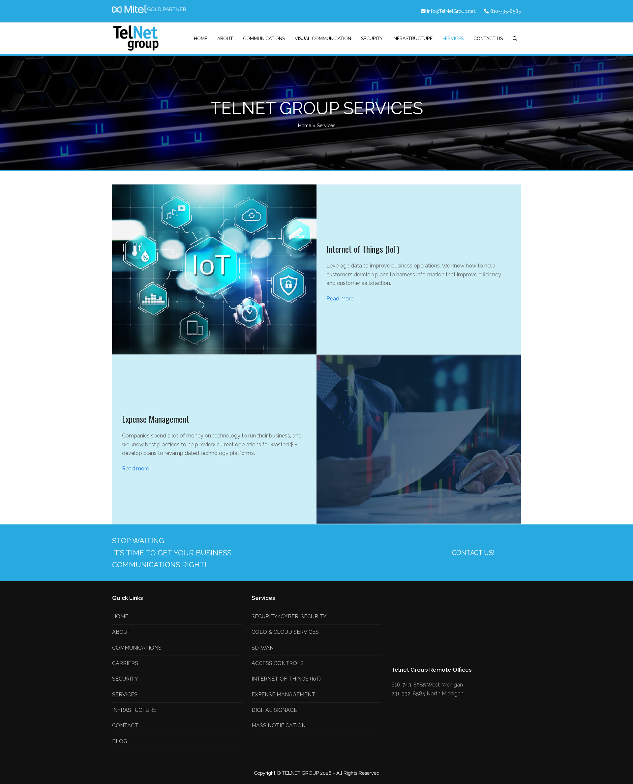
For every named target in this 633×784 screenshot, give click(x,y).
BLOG (119, 741)
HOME (120, 616)
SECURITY (125, 679)
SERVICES (124, 694)
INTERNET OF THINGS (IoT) (286, 679)
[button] (515, 38)
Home (304, 125)
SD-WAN (263, 648)
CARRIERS (125, 663)
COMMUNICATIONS (137, 648)
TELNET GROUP (301, 773)
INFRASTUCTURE (134, 710)
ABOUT (121, 632)
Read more (339, 298)
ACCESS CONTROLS (278, 663)
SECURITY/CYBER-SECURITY (289, 616)
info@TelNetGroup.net (451, 11)
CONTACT (125, 725)
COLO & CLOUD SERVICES (285, 632)
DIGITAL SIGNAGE (274, 710)
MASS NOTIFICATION (279, 725)
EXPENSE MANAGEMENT (283, 694)
